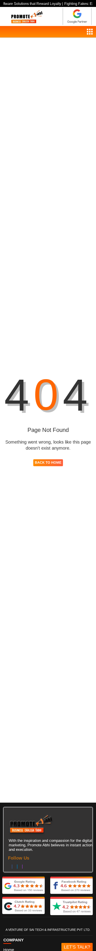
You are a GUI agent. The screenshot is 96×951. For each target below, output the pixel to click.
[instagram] (22, 867)
